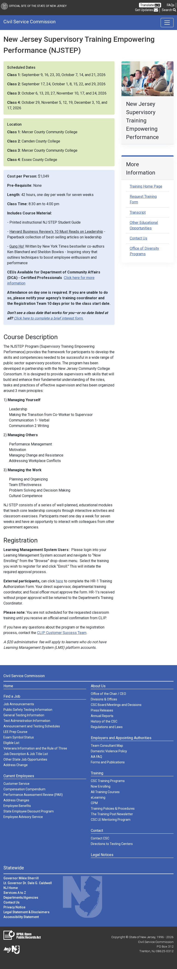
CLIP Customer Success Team (61, 633)
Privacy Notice (14, 907)
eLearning (98, 797)
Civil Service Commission (29, 21)
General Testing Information (23, 715)
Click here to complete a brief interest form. (48, 318)
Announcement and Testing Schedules (31, 726)
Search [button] (167, 10)
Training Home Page (146, 186)
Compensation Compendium (24, 789)
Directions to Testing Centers (112, 844)
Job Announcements (18, 704)
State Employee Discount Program (28, 811)
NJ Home (10, 888)
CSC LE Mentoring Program (110, 819)
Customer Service (16, 783)
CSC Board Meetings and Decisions (116, 705)
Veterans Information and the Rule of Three (35, 748)
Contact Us (138, 238)
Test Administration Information (26, 721)
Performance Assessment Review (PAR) (33, 795)
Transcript (138, 212)
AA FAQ (96, 757)
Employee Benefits (17, 806)
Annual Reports (102, 716)
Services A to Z (14, 893)
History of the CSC (104, 721)
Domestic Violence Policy (109, 751)
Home (8, 686)
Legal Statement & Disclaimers (26, 912)
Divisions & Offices (104, 699)
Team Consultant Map (107, 745)
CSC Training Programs (108, 781)
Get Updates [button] (144, 10)
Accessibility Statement (21, 917)
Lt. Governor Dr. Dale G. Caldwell (27, 883)
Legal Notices (102, 855)
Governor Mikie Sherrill (21, 878)
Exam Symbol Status (18, 737)
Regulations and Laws (107, 727)
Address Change (15, 765)
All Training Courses (105, 792)
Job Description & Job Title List (25, 754)
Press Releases (102, 710)
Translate (147, 5)
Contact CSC (100, 838)
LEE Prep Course (15, 732)
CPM (94, 803)
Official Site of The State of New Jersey (38, 6)
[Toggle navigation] (167, 22)
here (59, 581)
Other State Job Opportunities (25, 759)
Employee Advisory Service (23, 817)
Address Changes (16, 800)
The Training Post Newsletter (112, 814)
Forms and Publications (108, 762)
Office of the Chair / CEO (108, 694)
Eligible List (11, 743)
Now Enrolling (100, 786)
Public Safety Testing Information (27, 709)
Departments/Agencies (20, 897)
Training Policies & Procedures (113, 808)
